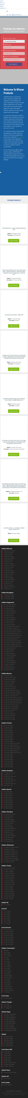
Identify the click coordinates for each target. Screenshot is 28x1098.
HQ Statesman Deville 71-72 (10, 851)
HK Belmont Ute (8, 569)
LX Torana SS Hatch (9, 897)
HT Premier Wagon (8, 759)
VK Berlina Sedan (8, 976)
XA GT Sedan (7, 913)
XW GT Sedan (7, 922)
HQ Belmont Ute (8, 576)
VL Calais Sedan (8, 988)
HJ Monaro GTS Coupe (9, 679)
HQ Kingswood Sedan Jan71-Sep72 (12, 632)
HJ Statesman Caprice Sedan (11, 847)
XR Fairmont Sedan (8, 939)
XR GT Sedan (7, 918)
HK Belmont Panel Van (9, 565)
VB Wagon (6, 957)
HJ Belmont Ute (7, 561)
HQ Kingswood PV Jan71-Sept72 (12, 626)
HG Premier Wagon (8, 734)
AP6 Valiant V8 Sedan (9, 1019)
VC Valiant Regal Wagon (10, 1023)
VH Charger (7, 1004)
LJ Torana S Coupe (8, 886)
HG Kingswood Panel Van (10, 605)
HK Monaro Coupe (8, 685)
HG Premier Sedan (8, 732)
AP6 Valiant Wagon (8, 1042)
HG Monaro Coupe (8, 676)
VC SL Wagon (7, 965)
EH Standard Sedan (9, 816)
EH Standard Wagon (9, 819)
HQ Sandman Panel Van (10, 776)
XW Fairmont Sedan (9, 942)
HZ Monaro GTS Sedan (9, 719)
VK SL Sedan (7, 979)
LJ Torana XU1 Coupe (9, 893)
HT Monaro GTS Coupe (9, 713)
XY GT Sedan (7, 923)
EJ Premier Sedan (8, 729)
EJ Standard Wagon (9, 827)
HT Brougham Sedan (9, 598)
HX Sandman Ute (8, 782)
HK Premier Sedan (8, 739)
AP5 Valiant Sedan (8, 1036)
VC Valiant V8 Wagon (9, 1027)
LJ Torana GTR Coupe (9, 884)
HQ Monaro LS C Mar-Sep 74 (11, 706)
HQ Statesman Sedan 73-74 (10, 856)
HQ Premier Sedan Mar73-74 (11, 745)
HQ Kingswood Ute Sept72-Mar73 (12, 641)
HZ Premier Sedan (8, 765)
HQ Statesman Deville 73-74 (10, 853)
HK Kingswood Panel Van (10, 619)
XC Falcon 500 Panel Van (10, 1062)
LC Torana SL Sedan (9, 875)
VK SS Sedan (7, 985)
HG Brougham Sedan (9, 595)
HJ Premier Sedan (8, 736)
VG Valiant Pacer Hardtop (10, 1072)
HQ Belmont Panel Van (9, 572)
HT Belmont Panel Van (9, 579)
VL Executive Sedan (9, 990)
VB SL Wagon (7, 954)
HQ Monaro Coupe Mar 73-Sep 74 (12, 692)
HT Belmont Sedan (8, 581)
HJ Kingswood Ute (8, 615)
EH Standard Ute (8, 818)
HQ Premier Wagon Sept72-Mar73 (12, 752)
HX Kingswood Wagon (9, 660)
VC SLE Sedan (7, 966)
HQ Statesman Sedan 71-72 (10, 854)
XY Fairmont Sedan (8, 944)
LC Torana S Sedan (8, 871)
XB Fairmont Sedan (8, 935)
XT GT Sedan (7, 920)
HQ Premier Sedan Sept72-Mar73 (12, 747)
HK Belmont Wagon (9, 570)
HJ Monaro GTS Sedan (9, 681)
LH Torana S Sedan (8, 879)
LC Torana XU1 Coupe (9, 877)
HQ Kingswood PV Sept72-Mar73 (12, 630)
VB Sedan (6, 950)
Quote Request (17, 15)
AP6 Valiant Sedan (8, 1040)
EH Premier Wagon (8, 727)
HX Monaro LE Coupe (9, 717)
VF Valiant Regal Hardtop (10, 1028)
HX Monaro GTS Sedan (9, 715)
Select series (7, 44)
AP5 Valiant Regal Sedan (10, 1014)
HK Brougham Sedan (9, 597)
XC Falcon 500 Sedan (9, 1064)
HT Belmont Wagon (9, 585)
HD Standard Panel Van (10, 828)
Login (9, 15)
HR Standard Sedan (9, 837)
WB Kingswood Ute (8, 669)
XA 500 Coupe (7, 1052)
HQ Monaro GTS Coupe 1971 (11, 695)
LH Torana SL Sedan (9, 880)
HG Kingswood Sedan (9, 606)
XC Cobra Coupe (8, 998)
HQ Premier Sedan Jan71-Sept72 (12, 743)
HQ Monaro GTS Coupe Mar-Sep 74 (13, 699)
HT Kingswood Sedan (9, 650)
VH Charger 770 (8, 1006)
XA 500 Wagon (7, 1055)
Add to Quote (13, 240)
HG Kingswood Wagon (9, 610)
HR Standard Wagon (9, 841)
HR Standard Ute (8, 839)
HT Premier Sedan (8, 757)
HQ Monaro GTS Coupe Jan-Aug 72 (13, 697)
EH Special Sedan (8, 791)
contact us (20, 137)
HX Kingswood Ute (8, 659)
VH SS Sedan (7, 974)
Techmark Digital (20, 1094)
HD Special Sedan (8, 802)
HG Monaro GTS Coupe (10, 677)
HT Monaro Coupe (8, 712)
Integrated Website (9, 1094)
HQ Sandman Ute (8, 778)
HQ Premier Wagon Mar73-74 (11, 750)
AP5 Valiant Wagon (8, 1038)
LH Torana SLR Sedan (9, 882)
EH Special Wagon (8, 793)
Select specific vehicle (9, 50)
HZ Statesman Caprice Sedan (11, 860)
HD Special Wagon (8, 804)
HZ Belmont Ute (8, 588)
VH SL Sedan (7, 968)
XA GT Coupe (7, 911)
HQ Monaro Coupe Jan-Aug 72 (11, 690)
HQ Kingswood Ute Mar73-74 (11, 639)
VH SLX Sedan (7, 972)
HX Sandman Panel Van (10, 780)
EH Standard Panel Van (9, 814)
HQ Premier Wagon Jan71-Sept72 (12, 748)
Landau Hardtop (8, 1085)
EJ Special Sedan (8, 795)
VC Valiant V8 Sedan (9, 1025)
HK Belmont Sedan (8, 567)
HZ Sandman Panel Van (10, 783)
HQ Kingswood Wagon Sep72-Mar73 (13, 646)
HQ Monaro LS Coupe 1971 (10, 710)
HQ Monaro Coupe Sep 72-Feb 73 (12, 694)
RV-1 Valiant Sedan (8, 1044)
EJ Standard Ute (8, 825)
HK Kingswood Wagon (9, 624)
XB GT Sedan (7, 916)
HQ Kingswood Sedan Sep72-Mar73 (13, 635)
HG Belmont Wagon (9, 556)
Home (1, 1)
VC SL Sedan (7, 963)
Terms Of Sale (10, 1091)
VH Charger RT (7, 1008)
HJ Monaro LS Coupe (9, 683)
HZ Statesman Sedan (9, 862)
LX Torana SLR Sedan (9, 895)
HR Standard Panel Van (10, 836)
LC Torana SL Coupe (9, 873)
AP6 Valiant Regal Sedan (10, 1018)
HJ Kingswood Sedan (9, 614)
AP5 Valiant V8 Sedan (9, 1016)
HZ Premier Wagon (8, 766)
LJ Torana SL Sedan (9, 891)
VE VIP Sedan (7, 1078)
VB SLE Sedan (7, 956)
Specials (2, 4)
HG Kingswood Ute (8, 608)
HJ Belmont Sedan (8, 560)
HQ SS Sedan (7, 905)
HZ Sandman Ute (8, 785)
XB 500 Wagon (7, 1061)
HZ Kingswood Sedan (9, 664)
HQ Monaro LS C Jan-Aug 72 (11, 704)
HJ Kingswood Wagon (9, 617)
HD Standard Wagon (9, 834)
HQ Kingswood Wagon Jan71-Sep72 (13, 642)
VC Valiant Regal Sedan (9, 1021)
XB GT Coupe (7, 914)
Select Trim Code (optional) (10, 56)
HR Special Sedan (8, 806)
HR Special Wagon (8, 808)
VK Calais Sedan (8, 977)
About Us (2, 3)
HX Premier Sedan (8, 761)
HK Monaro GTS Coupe (10, 686)
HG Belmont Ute (8, 554)
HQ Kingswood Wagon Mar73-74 (12, 644)
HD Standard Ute (8, 832)
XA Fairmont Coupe (8, 930)
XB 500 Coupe (7, 1057)
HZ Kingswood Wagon (9, 668)
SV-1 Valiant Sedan (8, 1045)
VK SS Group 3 (7, 983)
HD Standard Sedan (9, 830)
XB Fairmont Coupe (8, 933)
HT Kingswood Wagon (9, 653)
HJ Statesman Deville (9, 849)
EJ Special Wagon (8, 797)
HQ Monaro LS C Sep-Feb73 (11, 708)
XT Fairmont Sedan (8, 940)
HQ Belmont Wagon (9, 578)
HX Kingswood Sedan (9, 657)
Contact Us (3, 8)
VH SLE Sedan (7, 970)
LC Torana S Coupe (8, 870)
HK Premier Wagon (8, 741)
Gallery (1, 6)
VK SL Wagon (7, 981)
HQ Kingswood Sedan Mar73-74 (12, 633)
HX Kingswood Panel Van (10, 655)
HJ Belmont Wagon (8, 563)
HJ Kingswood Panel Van (10, 612)
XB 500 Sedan (7, 1059)
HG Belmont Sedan (8, 552)
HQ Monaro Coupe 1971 (9, 688)
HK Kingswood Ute (8, 623)
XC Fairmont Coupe (9, 937)
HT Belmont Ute (8, 583)
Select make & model (9, 38)
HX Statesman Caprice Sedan (11, 858)
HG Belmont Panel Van (9, 551)
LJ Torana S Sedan (8, 888)
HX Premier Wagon (8, 763)
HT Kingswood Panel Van (10, 648)
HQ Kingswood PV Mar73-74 (11, 628)
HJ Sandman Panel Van (9, 773)
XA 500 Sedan (7, 1053)
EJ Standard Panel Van (9, 821)
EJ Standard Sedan (8, 823)
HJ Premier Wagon (8, 738)
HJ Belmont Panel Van (9, 558)
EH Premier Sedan (8, 725)
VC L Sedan (7, 959)
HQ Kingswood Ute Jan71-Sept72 (12, 637)
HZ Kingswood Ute (8, 666)
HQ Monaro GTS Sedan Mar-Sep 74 (13, 703)
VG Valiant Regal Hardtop (10, 1030)
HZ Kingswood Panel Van (10, 662)
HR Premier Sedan (8, 754)
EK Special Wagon (8, 800)
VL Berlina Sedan (8, 986)
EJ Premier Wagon (8, 730)
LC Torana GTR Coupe (9, 868)
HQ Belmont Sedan (8, 574)
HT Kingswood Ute (8, 651)
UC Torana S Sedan (8, 898)
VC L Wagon (7, 961)
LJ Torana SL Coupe (9, 889)
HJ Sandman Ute (8, 774)
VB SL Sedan (7, 952)
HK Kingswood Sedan (9, 621)
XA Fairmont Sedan (8, 931)
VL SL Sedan (7, 992)
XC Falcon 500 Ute (8, 1066)
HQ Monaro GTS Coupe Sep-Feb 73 (13, 701)
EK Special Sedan (8, 799)
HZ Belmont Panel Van (9, 587)
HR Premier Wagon (8, 756)
